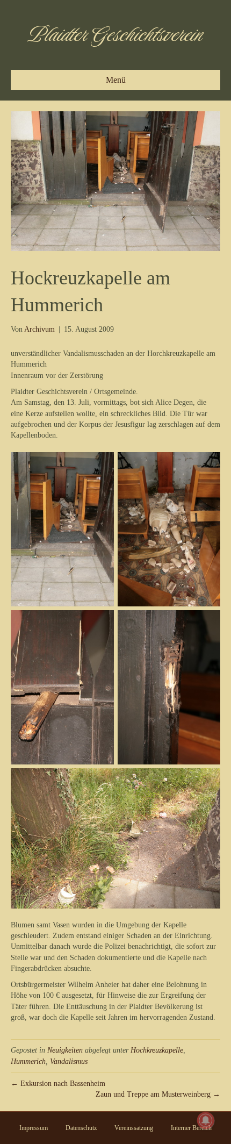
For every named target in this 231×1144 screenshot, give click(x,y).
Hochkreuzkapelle (157, 1050)
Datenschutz (81, 1128)
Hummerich (28, 1061)
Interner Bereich (191, 1128)
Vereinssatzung (133, 1128)
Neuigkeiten (65, 1050)
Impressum (33, 1128)
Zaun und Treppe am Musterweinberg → (158, 1094)
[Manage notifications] (205, 1120)
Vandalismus (69, 1061)
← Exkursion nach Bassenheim (58, 1083)
